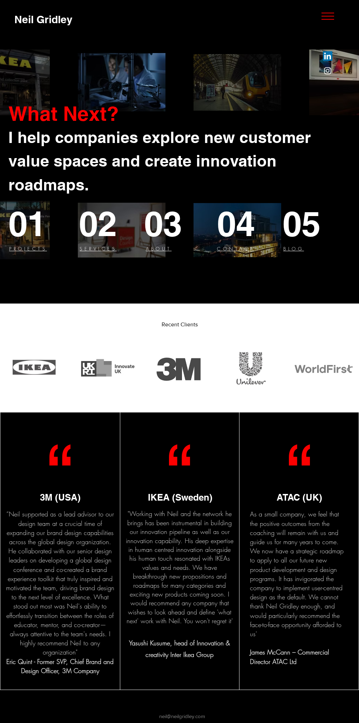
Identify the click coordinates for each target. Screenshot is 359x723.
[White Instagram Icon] (327, 71)
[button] (327, 16)
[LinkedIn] (327, 56)
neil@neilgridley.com (182, 716)
